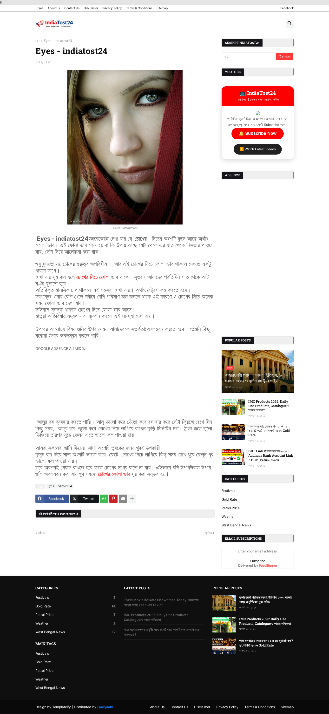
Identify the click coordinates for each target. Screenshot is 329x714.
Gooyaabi (105, 707)
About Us (54, 8)
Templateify (61, 707)
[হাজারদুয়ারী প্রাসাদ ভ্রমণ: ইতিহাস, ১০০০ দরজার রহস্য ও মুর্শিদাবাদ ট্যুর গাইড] (224, 603)
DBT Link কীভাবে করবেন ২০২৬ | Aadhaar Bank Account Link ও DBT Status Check (270, 455)
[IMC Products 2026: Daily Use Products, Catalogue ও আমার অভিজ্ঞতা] (233, 407)
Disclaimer (91, 8)
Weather (228, 516)
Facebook (287, 8)
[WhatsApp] (104, 499)
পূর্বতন (208, 533)
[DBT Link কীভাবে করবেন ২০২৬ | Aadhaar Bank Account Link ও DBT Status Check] (233, 457)
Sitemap (162, 8)
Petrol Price (231, 508)
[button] (290, 24)
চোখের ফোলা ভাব (114, 473)
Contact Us (71, 8)
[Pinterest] (113, 499)
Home (39, 8)
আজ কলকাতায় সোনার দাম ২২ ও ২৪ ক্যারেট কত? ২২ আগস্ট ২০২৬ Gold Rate (269, 430)
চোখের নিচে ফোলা (93, 276)
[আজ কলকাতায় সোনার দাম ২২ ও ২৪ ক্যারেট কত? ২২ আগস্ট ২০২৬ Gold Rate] (233, 432)
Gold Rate (229, 499)
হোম (37, 41)
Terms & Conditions (139, 8)
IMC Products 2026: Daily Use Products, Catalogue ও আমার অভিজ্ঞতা (268, 405)
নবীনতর (42, 533)
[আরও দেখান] (132, 499)
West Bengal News (236, 525)
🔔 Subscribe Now (257, 133)
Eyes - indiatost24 (58, 41)
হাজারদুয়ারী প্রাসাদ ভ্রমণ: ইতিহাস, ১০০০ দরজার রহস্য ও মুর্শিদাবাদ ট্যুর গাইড (265, 599)
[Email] (123, 499)
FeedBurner (268, 565)
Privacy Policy (112, 8)
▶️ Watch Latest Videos (258, 149)
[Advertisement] (124, 385)
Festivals (228, 491)
